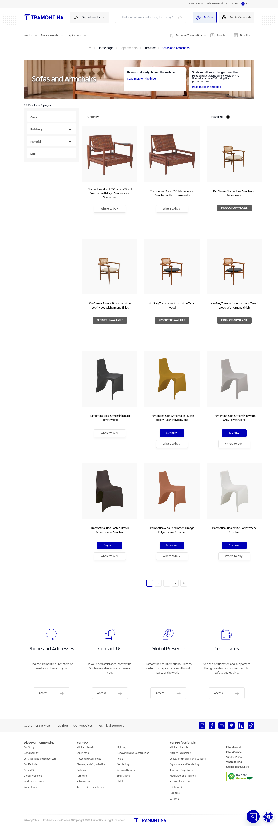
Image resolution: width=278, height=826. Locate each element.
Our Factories (31, 764)
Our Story (29, 747)
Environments (49, 35)
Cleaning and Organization (91, 764)
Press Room (30, 787)
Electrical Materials (180, 781)
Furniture (82, 776)
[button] (268, 816)
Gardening (123, 764)
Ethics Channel (234, 752)
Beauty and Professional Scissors (188, 759)
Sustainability (31, 753)
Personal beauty (126, 770)
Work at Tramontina (34, 781)
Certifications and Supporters (40, 759)
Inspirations (74, 35)
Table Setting (84, 781)
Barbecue (82, 770)
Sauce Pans (83, 753)
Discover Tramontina (189, 35)
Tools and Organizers (181, 770)
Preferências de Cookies (56, 820)
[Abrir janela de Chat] (253, 816)
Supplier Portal (234, 757)
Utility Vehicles (178, 787)
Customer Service (37, 725)
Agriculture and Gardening (184, 764)
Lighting (121, 747)
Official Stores (32, 770)
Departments (91, 17)
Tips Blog (245, 35)
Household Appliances (89, 759)
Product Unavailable (234, 208)
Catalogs (174, 798)
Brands (220, 35)
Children (121, 781)
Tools (120, 759)
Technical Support (111, 725)
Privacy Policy (31, 820)
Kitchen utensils (86, 747)
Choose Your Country (237, 767)
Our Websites (83, 725)
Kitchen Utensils (179, 747)
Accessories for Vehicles (90, 787)
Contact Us (232, 3)
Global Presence (33, 776)
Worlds (28, 35)
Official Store (196, 3)
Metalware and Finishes (183, 776)
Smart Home (123, 776)
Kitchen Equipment (180, 753)
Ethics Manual (233, 747)
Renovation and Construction (133, 753)
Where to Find (215, 3)
